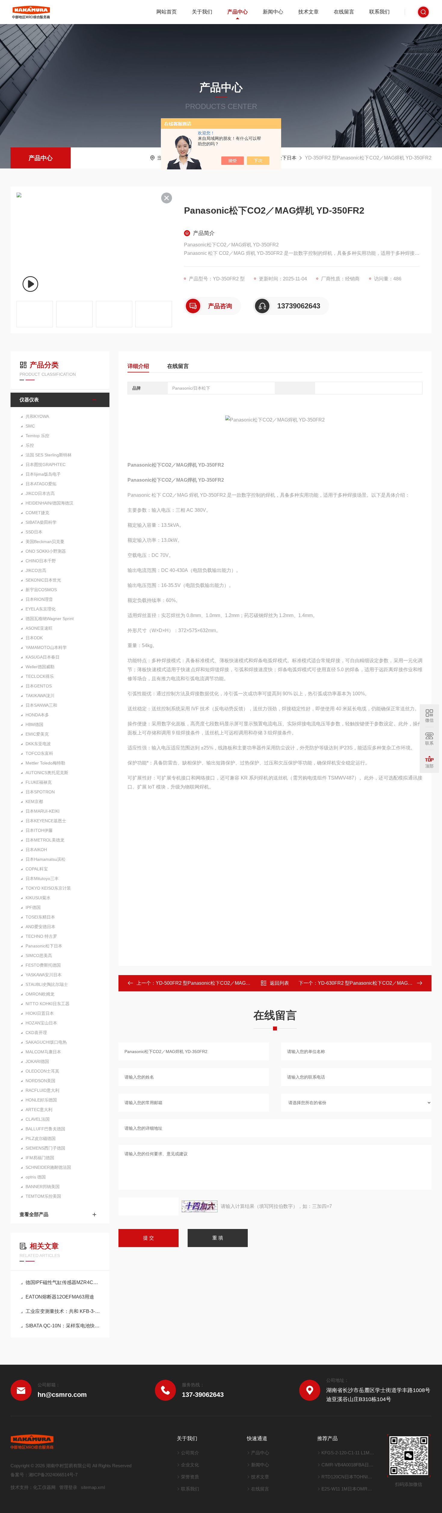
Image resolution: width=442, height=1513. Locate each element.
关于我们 (202, 12)
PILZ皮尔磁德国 (41, 1138)
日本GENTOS (39, 686)
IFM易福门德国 (40, 1157)
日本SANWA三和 (41, 705)
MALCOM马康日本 (43, 1051)
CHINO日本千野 (41, 560)
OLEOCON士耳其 (42, 1071)
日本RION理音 (39, 599)
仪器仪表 (29, 399)
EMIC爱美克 (37, 734)
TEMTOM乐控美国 (43, 1196)
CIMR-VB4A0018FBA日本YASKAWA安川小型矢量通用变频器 (348, 1464)
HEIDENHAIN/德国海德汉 (49, 503)
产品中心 (237, 12)
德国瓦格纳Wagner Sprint (50, 618)
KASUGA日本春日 (43, 657)
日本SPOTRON (40, 791)
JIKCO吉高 (36, 570)
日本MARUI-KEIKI (43, 811)
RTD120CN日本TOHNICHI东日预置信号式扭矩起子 (348, 1476)
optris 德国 (36, 1177)
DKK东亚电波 (38, 743)
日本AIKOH (36, 849)
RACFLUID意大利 (42, 1090)
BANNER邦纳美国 (43, 1186)
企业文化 (190, 1464)
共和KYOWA (37, 416)
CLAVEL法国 (38, 1119)
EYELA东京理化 (41, 609)
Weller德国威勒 (40, 666)
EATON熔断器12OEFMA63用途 (60, 1296)
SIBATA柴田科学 (41, 522)
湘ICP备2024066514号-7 (53, 1474)
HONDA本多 (37, 714)
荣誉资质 (190, 1476)
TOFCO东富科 (39, 753)
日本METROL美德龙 (45, 840)
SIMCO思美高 (39, 955)
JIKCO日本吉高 (40, 493)
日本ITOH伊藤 (39, 830)
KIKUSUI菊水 (38, 897)
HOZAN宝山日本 (41, 1023)
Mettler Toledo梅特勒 (45, 763)
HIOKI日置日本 (40, 1013)
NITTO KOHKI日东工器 (47, 1003)
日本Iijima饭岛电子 (43, 474)
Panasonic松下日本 (44, 945)
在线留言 (344, 12)
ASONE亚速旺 (39, 628)
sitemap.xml (93, 1487)
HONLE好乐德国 (41, 1100)
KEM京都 (34, 801)
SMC (30, 426)
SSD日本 (34, 532)
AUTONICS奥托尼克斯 (47, 772)
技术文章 (308, 12)
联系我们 (379, 12)
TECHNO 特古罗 (41, 936)
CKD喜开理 (36, 1032)
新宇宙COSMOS (41, 589)
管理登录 (68, 1487)
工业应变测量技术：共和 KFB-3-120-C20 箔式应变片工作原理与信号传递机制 (63, 1311)
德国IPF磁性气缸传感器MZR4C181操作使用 (63, 1282)
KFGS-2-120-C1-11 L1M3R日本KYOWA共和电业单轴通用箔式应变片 (348, 1452)
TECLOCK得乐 (40, 676)
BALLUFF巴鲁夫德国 (45, 1128)
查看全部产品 (34, 1214)
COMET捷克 (37, 512)
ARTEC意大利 (39, 1109)
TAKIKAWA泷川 (40, 695)
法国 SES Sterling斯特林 (49, 454)
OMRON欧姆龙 (40, 994)
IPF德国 (33, 907)
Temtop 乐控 (37, 435)
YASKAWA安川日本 (44, 974)
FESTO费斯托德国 (43, 965)
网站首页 (166, 12)
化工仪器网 (44, 1487)
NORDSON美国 (40, 1080)
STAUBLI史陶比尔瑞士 (47, 984)
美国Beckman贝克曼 (45, 541)
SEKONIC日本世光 (43, 580)
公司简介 (190, 1452)
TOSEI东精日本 (40, 917)
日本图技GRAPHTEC (46, 464)
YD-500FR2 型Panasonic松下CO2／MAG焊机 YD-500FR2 (219, 983)
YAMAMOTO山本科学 (46, 647)
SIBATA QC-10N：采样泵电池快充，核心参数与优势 (63, 1325)
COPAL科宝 (37, 868)
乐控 (30, 445)
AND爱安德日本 (40, 926)
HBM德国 (34, 724)
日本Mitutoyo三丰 (42, 878)
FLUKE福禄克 (39, 782)
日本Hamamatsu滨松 (46, 859)
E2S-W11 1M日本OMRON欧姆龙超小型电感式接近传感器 (348, 1488)
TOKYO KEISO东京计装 (48, 888)
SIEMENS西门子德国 (45, 1148)
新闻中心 (273, 12)
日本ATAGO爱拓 (41, 483)
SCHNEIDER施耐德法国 (48, 1167)
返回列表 (279, 983)
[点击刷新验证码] (200, 1206)
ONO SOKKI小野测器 (46, 551)
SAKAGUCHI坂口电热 (46, 1042)
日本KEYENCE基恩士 (46, 820)
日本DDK (34, 637)
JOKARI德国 (37, 1061)
